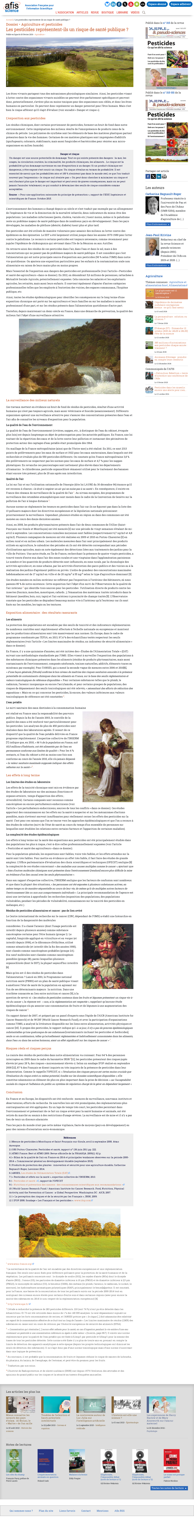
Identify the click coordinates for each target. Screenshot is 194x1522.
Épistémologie (132, 1422)
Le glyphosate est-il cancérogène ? (166, 292)
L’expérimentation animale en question (48, 1475)
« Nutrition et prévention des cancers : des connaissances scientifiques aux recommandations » (67, 1184)
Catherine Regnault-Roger (163, 194)
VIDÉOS (135, 12)
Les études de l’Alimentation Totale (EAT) (44, 1172)
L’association (65, 12)
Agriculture (39, 34)
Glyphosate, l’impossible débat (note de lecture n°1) (111, 1477)
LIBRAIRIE (122, 12)
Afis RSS (119, 1510)
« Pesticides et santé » (24, 1180)
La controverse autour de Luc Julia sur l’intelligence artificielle (90, 1418)
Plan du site (46, 1510)
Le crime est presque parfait (174, 1475)
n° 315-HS (168, 92)
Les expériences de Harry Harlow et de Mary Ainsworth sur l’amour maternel (161, 1419)
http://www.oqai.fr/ (18, 1304)
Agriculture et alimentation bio (166, 283)
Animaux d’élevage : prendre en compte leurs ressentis (170, 358)
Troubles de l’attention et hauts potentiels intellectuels (55, 1418)
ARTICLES (82, 12)
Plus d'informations (157, 224)
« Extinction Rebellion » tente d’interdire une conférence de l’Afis (171, 376)
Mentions (102, 1510)
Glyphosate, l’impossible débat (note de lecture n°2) (142, 1477)
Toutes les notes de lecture (168, 1488)
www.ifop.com (82, 1200)
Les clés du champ (15, 1474)
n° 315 (166, 22)
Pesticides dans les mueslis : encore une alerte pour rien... (170, 389)
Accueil (9, 19)
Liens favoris (67, 1510)
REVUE (95, 12)
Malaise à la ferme (78, 1474)
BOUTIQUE (108, 12)
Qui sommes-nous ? (21, 1510)
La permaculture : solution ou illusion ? (171, 318)
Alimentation (177, 285)
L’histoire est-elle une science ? (124, 1416)
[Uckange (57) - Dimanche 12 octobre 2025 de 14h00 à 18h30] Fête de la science (171, 331)
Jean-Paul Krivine (158, 235)
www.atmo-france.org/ (19, 1263)
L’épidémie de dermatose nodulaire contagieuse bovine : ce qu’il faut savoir (169, 305)
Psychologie (152, 1431)
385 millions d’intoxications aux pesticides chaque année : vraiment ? (171, 345)
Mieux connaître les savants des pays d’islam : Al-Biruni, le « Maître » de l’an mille (19, 1419)
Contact (86, 1510)
